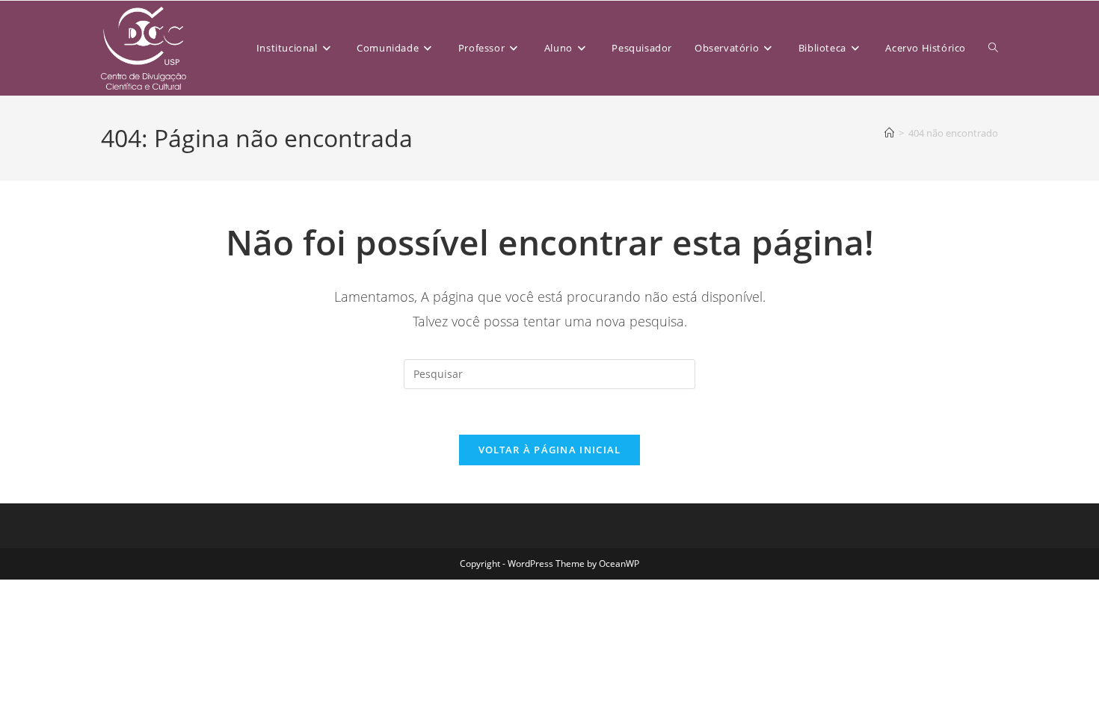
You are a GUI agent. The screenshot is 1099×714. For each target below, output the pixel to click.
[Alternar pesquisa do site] (993, 48)
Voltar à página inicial (549, 449)
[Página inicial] (889, 133)
